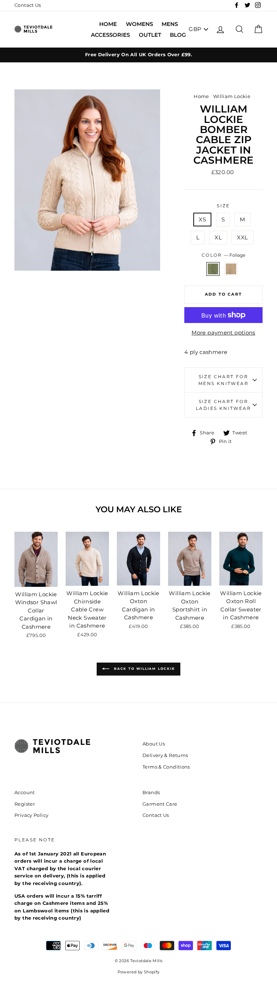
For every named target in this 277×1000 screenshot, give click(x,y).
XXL (242, 237)
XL (218, 237)
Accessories (110, 34)
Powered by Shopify (139, 972)
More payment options (223, 332)
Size (223, 205)
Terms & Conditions (166, 767)
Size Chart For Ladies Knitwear (223, 405)
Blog (178, 34)
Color (223, 255)
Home (108, 24)
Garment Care (159, 804)
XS (202, 219)
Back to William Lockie (143, 669)
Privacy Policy (31, 815)
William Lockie (231, 96)
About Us (153, 744)
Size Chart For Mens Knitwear (223, 380)
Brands (151, 792)
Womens (139, 24)
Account (24, 792)
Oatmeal (231, 269)
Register (24, 804)
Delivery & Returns (165, 755)
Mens (170, 24)
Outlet (150, 34)
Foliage (213, 269)
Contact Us (27, 5)
